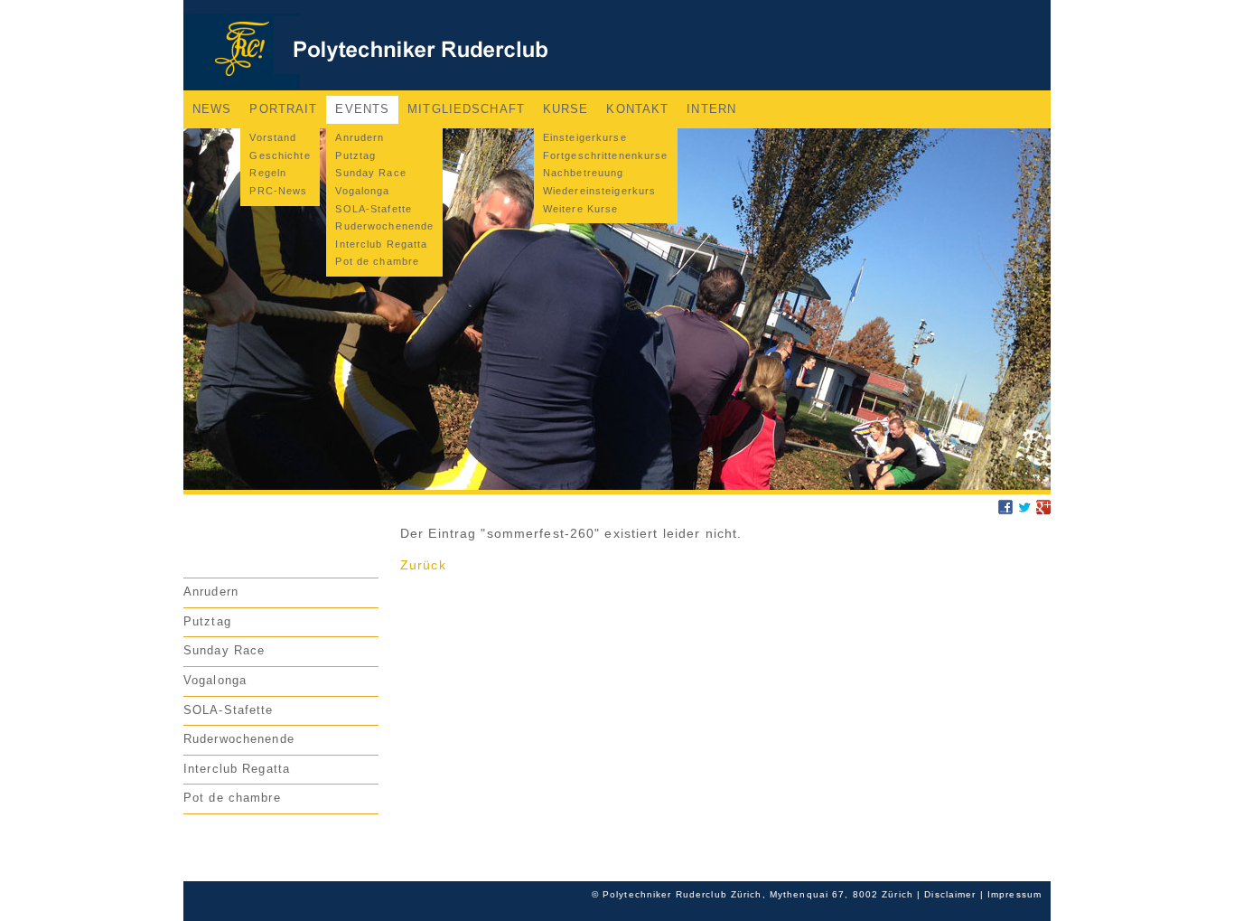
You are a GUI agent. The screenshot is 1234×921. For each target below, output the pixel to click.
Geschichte (279, 155)
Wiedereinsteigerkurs (599, 190)
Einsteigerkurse (585, 137)
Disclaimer (950, 894)
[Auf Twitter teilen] (1024, 510)
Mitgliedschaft (466, 109)
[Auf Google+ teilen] (1043, 510)
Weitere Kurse (581, 208)
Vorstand (272, 137)
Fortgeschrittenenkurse (605, 155)
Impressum (1014, 894)
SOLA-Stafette (373, 208)
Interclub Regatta (381, 244)
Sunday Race (370, 172)
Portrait (283, 109)
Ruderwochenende (384, 226)
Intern (711, 109)
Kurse (566, 109)
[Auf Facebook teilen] (1005, 510)
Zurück (423, 565)
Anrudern (359, 137)
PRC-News (278, 190)
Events (362, 109)
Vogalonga (362, 190)
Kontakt (637, 109)
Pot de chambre (377, 261)
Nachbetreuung (583, 172)
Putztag (355, 155)
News (211, 109)
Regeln (267, 172)
